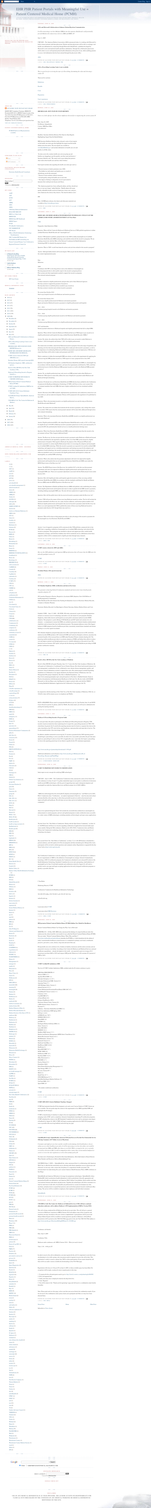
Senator (11, 1314)
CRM (10, 646)
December (12, 318)
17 (9, 466)
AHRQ (11, 202)
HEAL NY (12, 817)
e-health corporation (14, 688)
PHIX (10, 1225)
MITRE (11, 1059)
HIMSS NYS (12, 216)
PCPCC (11, 1200)
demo (10, 667)
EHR (44, 654)
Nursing (11, 1120)
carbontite (12, 576)
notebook (11, 1109)
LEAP (10, 945)
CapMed (11, 574)
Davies (11, 660)
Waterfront (12, 1426)
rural (10, 1302)
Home (67, 1304)
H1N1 (10, 803)
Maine (11, 959)
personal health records (15, 1216)
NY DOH (11, 1125)
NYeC (10, 1137)
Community (12, 625)
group (10, 794)
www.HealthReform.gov (44, 147)
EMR (10, 719)
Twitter (11, 1389)
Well (10, 1433)
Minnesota (12, 1048)
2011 (8, 311)
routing (11, 1300)
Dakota (11, 651)
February (11, 414)
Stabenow (11, 1335)
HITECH (11, 852)
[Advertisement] (22, 87)
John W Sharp (13, 929)
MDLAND (12, 982)
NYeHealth (12, 1139)
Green (10, 789)
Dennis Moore (13, 670)
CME (10, 616)
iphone (11, 919)
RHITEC (11, 1293)
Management (12, 961)
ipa (10, 915)
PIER (10, 1237)
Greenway (12, 791)
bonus (10, 548)
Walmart (11, 1422)
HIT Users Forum (13, 279)
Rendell (11, 1286)
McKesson (12, 978)
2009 (8, 316)
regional (11, 1274)
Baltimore (12, 525)
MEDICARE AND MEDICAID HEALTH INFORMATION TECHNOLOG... (19, 352)
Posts (9, 158)
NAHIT (11, 1076)
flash (10, 751)
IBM (10, 877)
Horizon (11, 864)
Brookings (12, 560)
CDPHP (11, 588)
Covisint (11, 642)
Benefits (40, 86)
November (12, 321)
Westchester (12, 1438)
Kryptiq (11, 943)
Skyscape (11, 1316)
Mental (11, 1038)
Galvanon (11, 765)
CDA (10, 583)
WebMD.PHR (13, 1431)
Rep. (10, 1288)
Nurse (10, 1118)
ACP (10, 200)
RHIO (10, 1291)
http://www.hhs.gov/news (52, 203)
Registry (11, 1277)
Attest (10, 518)
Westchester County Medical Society (19, 1443)
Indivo (11, 894)
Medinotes (12, 1022)
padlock (11, 1167)
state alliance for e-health (16, 1340)
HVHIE (11, 875)
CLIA (10, 609)
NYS (10, 1141)
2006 (8, 425)
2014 (8, 303)
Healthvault (51, 62)
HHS (44, 208)
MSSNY (11, 1069)
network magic (13, 1092)
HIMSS (11, 840)
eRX (10, 733)
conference (12, 630)
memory (11, 1036)
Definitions (41, 82)
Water (10, 1424)
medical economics (14, 1003)
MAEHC (11, 954)
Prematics (11, 1253)
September (12, 326)
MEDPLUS (12, 1031)
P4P (10, 1165)
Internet (11, 910)
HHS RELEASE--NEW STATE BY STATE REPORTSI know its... (19, 347)
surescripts (12, 1354)
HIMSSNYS (12, 842)
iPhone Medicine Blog (13, 267)
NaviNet (11, 1078)
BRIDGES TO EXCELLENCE (17, 553)
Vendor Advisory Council (16, 1410)
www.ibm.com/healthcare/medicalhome (49, 938)
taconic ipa (12, 1365)
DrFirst (11, 684)
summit (11, 1349)
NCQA (11, 223)
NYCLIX (11, 1134)
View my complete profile (13, 123)
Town (10, 1384)
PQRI (10, 1249)
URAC (11, 1398)
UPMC (11, 1396)
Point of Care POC (14, 1244)
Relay (10, 1279)
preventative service (14, 1256)
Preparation (41, 95)
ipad (10, 917)
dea (10, 663)
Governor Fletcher (14, 784)
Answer (11, 508)
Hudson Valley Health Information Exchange (21, 871)
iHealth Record (13, 882)
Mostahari (12, 1062)
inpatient (11, 905)
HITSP (11, 854)
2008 (8, 420)
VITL (10, 1417)
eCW (10, 702)
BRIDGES (12, 551)
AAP (10, 195)
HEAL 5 (11, 814)
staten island (12, 1344)
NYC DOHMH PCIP (14, 228)
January (11, 416)
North (10, 1106)
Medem (58, 62)
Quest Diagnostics (14, 1265)
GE (39, 650)
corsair (11, 639)
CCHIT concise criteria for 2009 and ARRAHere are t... (18, 356)
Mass (10, 971)
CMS (39, 222)
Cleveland (12, 604)
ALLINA (11, 499)
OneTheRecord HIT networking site (19, 239)
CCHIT (40, 558)
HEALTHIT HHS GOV (15, 212)
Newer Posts (41, 1304)
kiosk (10, 940)
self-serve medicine (14, 1309)
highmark (11, 838)
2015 (8, 300)
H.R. (10, 796)
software (11, 1326)
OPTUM (11, 1160)
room (10, 1298)
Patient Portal (13, 1183)
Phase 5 (11, 1223)
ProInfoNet (12, 1260)
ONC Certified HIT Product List (18, 237)
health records (13, 822)
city (10, 602)
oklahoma (12, 1148)
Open (10, 1155)
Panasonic (12, 1172)
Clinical (11, 611)
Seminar (11, 1312)
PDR (10, 1204)
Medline (11, 1024)
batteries (11, 527)
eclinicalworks (13, 698)
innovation (12, 903)
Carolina (11, 579)
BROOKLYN (12, 562)
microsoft (11, 1045)
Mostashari (12, 1064)
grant (10, 786)
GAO (10, 768)
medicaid (11, 1001)
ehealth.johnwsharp (14, 707)
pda (10, 1202)
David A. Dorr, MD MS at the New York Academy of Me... (19, 369)
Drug (10, 686)
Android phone (11, 263)
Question (11, 1267)
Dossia (11, 681)
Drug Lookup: (9, 181)
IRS (10, 924)
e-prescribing (47, 761)
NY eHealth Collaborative (16, 226)
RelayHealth (12, 1281)
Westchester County (14, 1440)
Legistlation (12, 950)
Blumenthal (12, 543)
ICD (10, 880)
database (11, 656)
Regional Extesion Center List (17, 244)
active (10, 480)
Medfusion (12, 996)
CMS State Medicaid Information (18, 209)
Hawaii (11, 812)
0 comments (80, 60)
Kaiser (11, 933)
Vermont (11, 1415)
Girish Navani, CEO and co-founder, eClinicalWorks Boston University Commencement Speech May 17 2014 (16, 257)
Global (11, 777)
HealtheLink (12, 826)
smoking (11, 1321)
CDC (10, 586)
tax (10, 1368)
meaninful (12, 985)
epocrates (11, 726)
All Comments (11, 162)
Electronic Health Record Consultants (19, 172)
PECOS (11, 1207)
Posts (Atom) (48, 1308)
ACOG (11, 198)
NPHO (11, 1111)
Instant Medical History (15, 908)
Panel (10, 1174)
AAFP (10, 193)
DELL (10, 665)
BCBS (11, 529)
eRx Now (11, 735)
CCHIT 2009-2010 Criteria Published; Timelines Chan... (18, 392)
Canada (11, 569)
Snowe (11, 1323)
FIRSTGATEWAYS (14, 749)
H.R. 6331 (12, 800)
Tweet (10, 1387)
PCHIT (11, 1188)
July (10, 332)
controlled (12, 635)
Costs (39, 90)
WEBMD (11, 288)
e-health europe (13, 691)
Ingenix (11, 896)
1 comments (81, 914)
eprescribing (51, 104)
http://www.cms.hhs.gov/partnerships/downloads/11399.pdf (54, 749)
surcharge (11, 1352)
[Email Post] (86, 60)
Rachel (11, 1270)
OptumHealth (41, 1193)
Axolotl (11, 523)
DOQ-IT (11, 679)
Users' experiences (43, 99)
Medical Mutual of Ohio (16, 1008)
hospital (11, 866)
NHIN (10, 1101)
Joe (10, 926)
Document (12, 674)
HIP (10, 845)
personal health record (15, 1214)
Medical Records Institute (16, 1010)
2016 (8, 297)
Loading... (8, 449)
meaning (11, 987)
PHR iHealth (12, 1230)
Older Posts (93, 1304)
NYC (10, 1127)
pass (10, 1179)
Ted (10, 1370)
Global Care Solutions (15, 779)
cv (9, 649)
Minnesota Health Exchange (17, 1050)
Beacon (11, 532)
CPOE (10, 644)
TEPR (10, 1375)
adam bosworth (13, 487)
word (10, 1445)
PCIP (10, 1193)
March (11, 411)
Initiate (11, 898)
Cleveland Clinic (14, 607)
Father (11, 744)
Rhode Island (12, 1295)
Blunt (10, 546)
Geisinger (11, 772)
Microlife (11, 1043)
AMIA (11, 207)
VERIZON (12, 1412)
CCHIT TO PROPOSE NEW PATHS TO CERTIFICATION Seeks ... (19, 378)
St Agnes (11, 1333)
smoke (11, 1319)
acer (10, 473)
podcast (11, 1242)
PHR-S (11, 1232)
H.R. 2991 (12, 798)
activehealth (12, 483)
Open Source (12, 1158)
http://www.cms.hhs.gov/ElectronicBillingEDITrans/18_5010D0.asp (57, 1221)
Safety (11, 1307)
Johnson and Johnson (15, 931)
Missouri (11, 1052)
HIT (10, 850)
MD (10, 980)
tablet (10, 1361)
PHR (62, 62)
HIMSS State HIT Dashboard (17, 219)
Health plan (12, 819)
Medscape (12, 1034)
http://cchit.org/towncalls (53, 847)
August (11, 329)
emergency (12, 716)
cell (10, 590)
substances (12, 1347)
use (10, 1403)
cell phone (12, 593)
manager (11, 964)
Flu (10, 756)
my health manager (14, 1071)
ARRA (45, 540)
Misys (10, 1055)
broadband (12, 555)
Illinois (11, 884)
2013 (8, 305)
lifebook (11, 952)
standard (11, 1337)
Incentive (11, 891)
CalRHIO (11, 567)
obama (11, 1144)
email (10, 714)
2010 (8, 313)
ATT (10, 515)
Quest (10, 1263)
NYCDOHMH (13, 1132)
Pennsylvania (13, 1209)
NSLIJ (10, 1116)
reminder (11, 1284)
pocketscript (12, 1239)
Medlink (11, 1027)
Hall (10, 807)
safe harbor (12, 1305)
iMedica (11, 887)
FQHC (11, 761)
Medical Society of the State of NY (18, 1013)
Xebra (10, 1447)
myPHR (11, 1073)
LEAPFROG (12, 947)
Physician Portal (13, 1235)
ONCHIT (11, 1153)
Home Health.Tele (14, 861)
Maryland (11, 968)
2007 (8, 422)
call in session (13, 565)
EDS (10, 705)
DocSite (11, 672)
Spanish (11, 1330)
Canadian (11, 571)
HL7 (10, 859)
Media (11, 999)
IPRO (10, 922)
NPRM (11, 1113)
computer (11, 628)
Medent (11, 994)
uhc (10, 1391)
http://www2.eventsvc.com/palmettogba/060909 (79, 1274)
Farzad (11, 742)
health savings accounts (15, 824)
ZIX (10, 1450)
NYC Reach (12, 230)
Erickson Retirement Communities (18, 730)
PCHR (11, 1190)
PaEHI (11, 1169)
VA (10, 1408)
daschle (11, 653)
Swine (10, 1359)
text (10, 1377)
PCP (10, 1197)
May (10, 406)
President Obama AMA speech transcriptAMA (21, 360)
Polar (10, 1246)
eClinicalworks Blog (13, 254)
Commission (12, 623)
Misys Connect (13, 1057)
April (10, 408)
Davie (10, 658)
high (10, 836)
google (11, 782)
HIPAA (48, 1300)
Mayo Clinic (12, 973)
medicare (56, 761)
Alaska (11, 497)
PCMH (11, 1195)
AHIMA (11, 492)
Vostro (11, 1419)
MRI (10, 1066)
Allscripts (11, 501)
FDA (10, 747)
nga (10, 1099)
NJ (9, 1104)
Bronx (11, 558)
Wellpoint (12, 1436)
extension (11, 737)
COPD (11, 637)
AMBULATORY (13, 506)
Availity (11, 520)
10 (9, 464)
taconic (11, 1363)
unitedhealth (12, 1394)
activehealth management (16, 485)
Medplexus (12, 1029)
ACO (10, 476)
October (11, 324)
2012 (8, 308)
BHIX (10, 534)
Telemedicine (13, 1372)
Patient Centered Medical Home (18, 1181)
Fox (10, 758)
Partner (11, 1176)
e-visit (11, 695)
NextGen (11, 1097)
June (10, 334)
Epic (10, 723)
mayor (10, 975)
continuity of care (14, 632)
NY (10, 1123)
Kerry (10, 938)
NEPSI (11, 1088)
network (11, 1090)
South (10, 1328)
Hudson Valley (13, 868)
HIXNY (11, 857)
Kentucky (11, 936)
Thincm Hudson (13, 1382)
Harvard (11, 810)
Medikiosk (12, 1020)
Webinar (11, 1429)
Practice (11, 1251)
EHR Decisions (52, 911)
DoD (10, 677)
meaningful (12, 989)
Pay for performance (14, 1186)
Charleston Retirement (15, 597)
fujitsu (11, 763)
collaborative (12, 621)
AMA (39, 57)
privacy (11, 1258)
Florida (11, 754)
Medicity (11, 1017)
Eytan (10, 740)
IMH (10, 889)
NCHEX (11, 1081)
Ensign (11, 721)
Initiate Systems (13, 901)
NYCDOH (11, 1130)
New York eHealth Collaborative (18, 1094)
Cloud (11, 614)
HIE (10, 833)
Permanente (12, 1211)
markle (11, 966)
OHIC (10, 1146)
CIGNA (11, 600)
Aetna (10, 490)
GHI (10, 775)
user (10, 1405)
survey (11, 1356)
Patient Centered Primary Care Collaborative (21, 242)
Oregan (11, 1162)
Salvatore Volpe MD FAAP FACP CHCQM (20, 108)
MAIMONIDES (13, 957)
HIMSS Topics (13, 221)
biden (10, 536)
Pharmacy (11, 1221)
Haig (10, 805)
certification (12, 595)
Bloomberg (12, 541)
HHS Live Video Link (15, 214)
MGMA (11, 1041)
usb (10, 1401)
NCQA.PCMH (13, 1085)
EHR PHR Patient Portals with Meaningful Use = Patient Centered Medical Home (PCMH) (52, 11)
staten (10, 1342)
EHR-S (11, 712)
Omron (11, 1151)
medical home (13, 1006)
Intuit (10, 912)
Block (10, 539)
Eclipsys (11, 700)
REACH (11, 1272)
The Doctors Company (15, 1380)
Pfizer (10, 1218)
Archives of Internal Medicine (17, 511)
